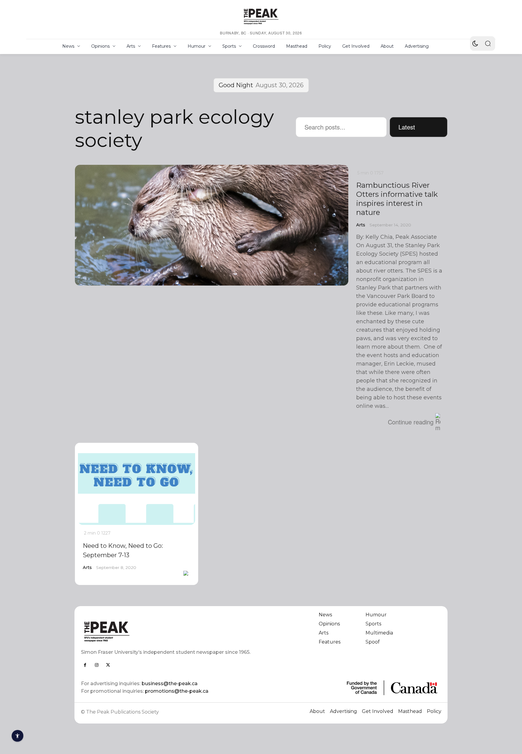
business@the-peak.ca (170, 683)
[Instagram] (96, 665)
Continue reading (410, 421)
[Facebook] (85, 665)
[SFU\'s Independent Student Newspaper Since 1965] (167, 631)
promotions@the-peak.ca (176, 691)
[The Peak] (261, 16)
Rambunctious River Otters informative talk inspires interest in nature (397, 199)
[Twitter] (108, 665)
